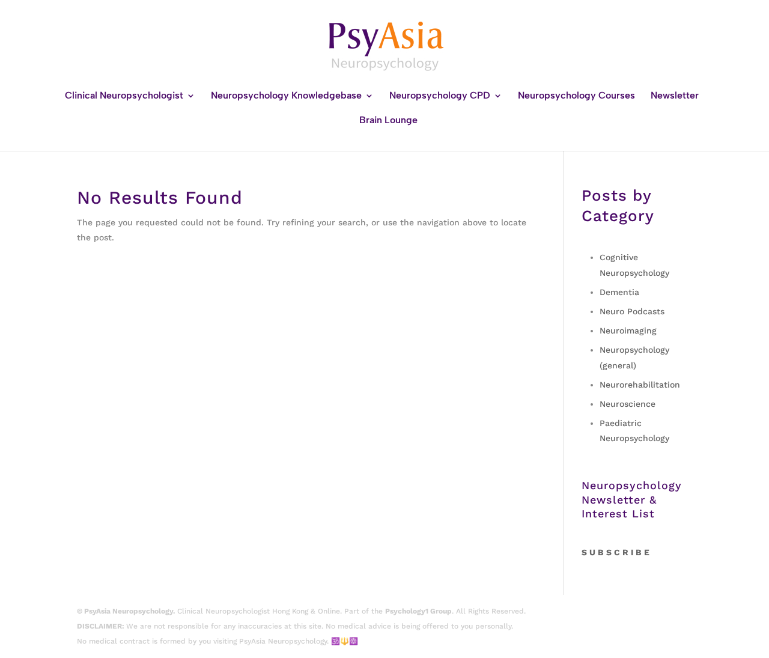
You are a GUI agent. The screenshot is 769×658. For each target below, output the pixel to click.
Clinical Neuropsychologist (124, 96)
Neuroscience (627, 404)
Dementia (619, 292)
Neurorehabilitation (640, 384)
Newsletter (675, 96)
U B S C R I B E (619, 552)
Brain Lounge (388, 121)
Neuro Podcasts (632, 311)
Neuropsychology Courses (576, 96)
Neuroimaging (628, 330)
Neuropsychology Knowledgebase (286, 96)
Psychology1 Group (418, 611)
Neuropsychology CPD (439, 96)
